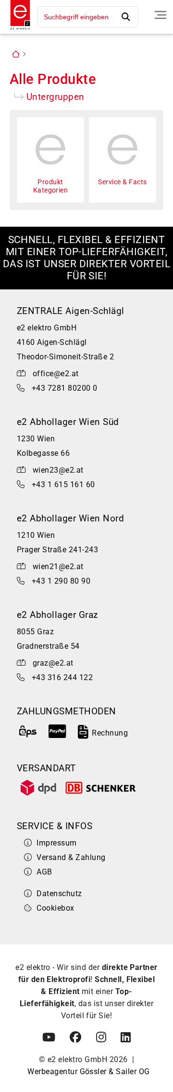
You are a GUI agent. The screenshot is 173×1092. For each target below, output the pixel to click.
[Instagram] (101, 1037)
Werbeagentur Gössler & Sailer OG (88, 1071)
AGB (44, 871)
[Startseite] (18, 30)
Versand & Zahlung (71, 857)
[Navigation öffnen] (160, 15)
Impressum (56, 842)
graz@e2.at (53, 663)
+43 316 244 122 (62, 677)
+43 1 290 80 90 (61, 581)
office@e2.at (56, 373)
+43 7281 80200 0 (65, 388)
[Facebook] (75, 1037)
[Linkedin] (126, 1037)
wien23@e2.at (58, 470)
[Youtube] (48, 1037)
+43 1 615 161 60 (63, 484)
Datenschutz (59, 893)
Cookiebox (55, 908)
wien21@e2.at (58, 566)
